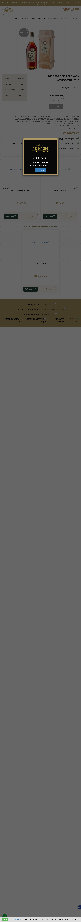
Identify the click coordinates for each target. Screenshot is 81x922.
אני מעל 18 (40, 170)
